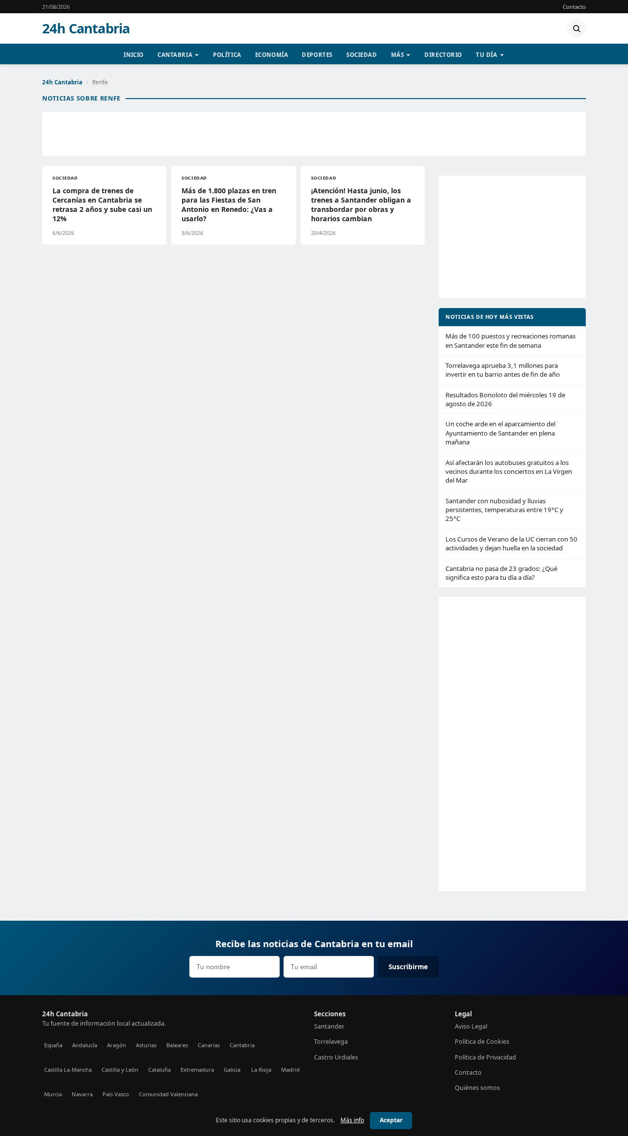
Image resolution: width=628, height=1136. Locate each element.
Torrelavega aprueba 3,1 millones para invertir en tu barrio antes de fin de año (502, 370)
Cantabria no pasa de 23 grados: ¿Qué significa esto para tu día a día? (501, 573)
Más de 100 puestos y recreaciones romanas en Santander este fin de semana (510, 340)
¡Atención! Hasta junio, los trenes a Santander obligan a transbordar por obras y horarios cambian (361, 204)
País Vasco (116, 1094)
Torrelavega (331, 1041)
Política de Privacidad (485, 1057)
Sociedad (361, 54)
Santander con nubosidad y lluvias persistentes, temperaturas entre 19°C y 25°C (504, 509)
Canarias (209, 1045)
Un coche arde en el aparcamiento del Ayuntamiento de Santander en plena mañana (500, 432)
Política (227, 54)
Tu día (486, 54)
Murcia (53, 1094)
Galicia (232, 1069)
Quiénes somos (477, 1088)
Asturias (146, 1045)
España (53, 1045)
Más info (352, 1120)
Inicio (133, 54)
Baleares (177, 1045)
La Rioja (261, 1069)
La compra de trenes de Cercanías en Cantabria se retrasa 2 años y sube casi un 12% (102, 204)
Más (397, 54)
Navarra (82, 1094)
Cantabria (174, 54)
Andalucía (84, 1045)
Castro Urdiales (336, 1057)
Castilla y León (120, 1069)
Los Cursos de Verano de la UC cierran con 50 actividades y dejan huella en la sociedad (511, 543)
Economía (271, 54)
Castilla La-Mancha (68, 1069)
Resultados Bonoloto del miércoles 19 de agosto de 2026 (505, 399)
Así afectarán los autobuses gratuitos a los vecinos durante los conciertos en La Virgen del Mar (508, 471)
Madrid (290, 1069)
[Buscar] (576, 28)
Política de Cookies (482, 1041)
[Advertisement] (314, 134)
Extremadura (197, 1069)
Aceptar (391, 1120)
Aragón (116, 1045)
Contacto (574, 6)
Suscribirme (408, 966)
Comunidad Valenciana (168, 1094)
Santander (329, 1026)
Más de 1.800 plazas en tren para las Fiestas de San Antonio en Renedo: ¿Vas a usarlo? (229, 204)
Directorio (443, 54)
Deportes (317, 54)
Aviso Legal (471, 1026)
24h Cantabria (86, 28)
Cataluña (159, 1069)
